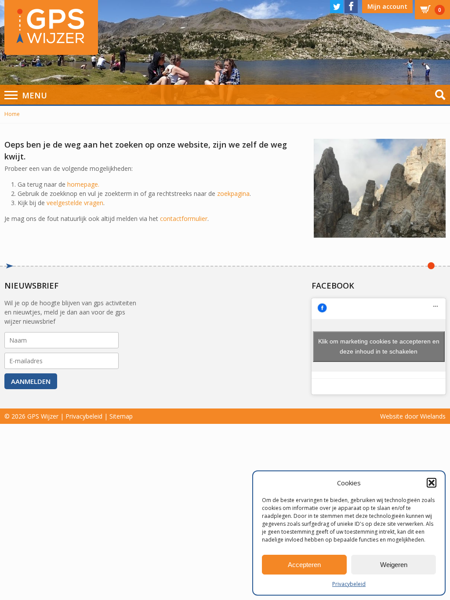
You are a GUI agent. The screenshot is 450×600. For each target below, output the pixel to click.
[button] (431, 482)
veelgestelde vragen (75, 203)
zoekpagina (233, 193)
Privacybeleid (349, 584)
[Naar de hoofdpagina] (51, 27)
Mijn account (387, 6)
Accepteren (304, 564)
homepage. (83, 184)
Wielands (433, 416)
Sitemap (121, 416)
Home (12, 114)
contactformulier (183, 218)
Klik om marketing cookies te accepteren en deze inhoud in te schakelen (378, 346)
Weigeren (393, 564)
